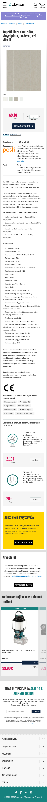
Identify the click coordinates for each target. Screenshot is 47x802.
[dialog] (23, 401)
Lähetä (36, 783)
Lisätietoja (30, 794)
